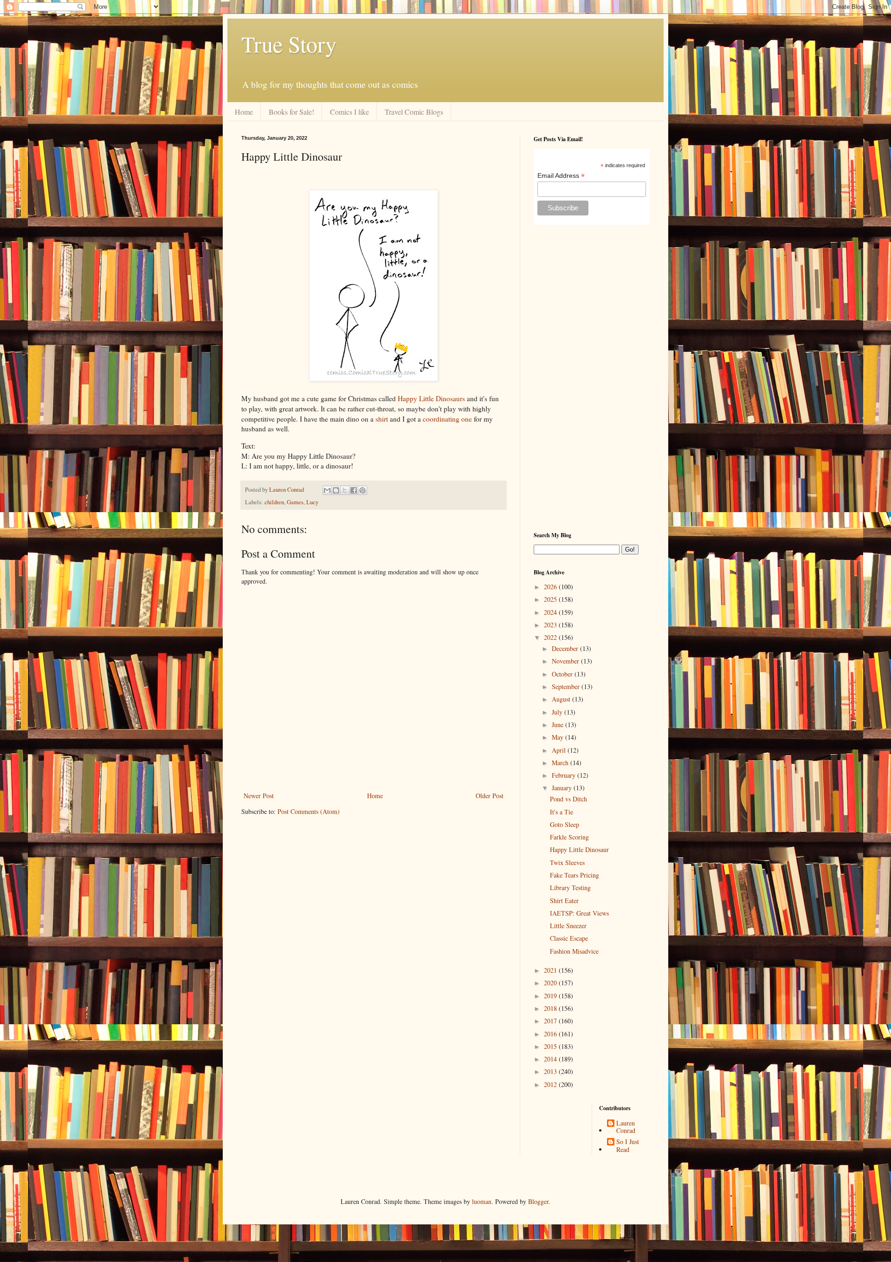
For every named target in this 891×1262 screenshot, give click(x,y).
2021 (551, 970)
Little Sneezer (568, 925)
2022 (551, 637)
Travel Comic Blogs (414, 112)
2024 (551, 612)
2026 (551, 586)
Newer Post (259, 795)
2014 (551, 1058)
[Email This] (327, 490)
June (558, 724)
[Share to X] (344, 490)
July (558, 712)
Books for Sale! (291, 112)
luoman (481, 1201)
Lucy (312, 502)
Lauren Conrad (625, 1127)
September (566, 686)
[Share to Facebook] (353, 490)
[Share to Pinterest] (362, 490)
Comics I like (349, 112)
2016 (551, 1033)
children (274, 502)
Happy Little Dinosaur (579, 849)
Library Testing (570, 887)
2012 (551, 1084)
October (563, 674)
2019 (551, 995)
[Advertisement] (592, 378)
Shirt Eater (564, 900)
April (560, 750)
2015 (551, 1046)
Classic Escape (569, 938)
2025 (551, 599)
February (564, 775)
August (562, 699)
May (558, 737)
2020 (551, 982)
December (566, 648)
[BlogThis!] (336, 490)
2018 (551, 1008)
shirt (381, 418)
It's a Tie (561, 811)
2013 (551, 1071)
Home (244, 112)
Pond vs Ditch (568, 798)
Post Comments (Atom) (309, 811)
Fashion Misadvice (574, 951)
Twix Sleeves (567, 862)
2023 (551, 624)
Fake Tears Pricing (574, 875)
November (566, 661)
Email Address (561, 175)
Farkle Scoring (569, 837)
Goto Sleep (564, 824)
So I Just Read (627, 1146)
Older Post (490, 795)
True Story (288, 44)
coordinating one (447, 418)
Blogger (538, 1201)
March (561, 762)
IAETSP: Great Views (579, 913)
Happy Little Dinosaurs (431, 398)
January (563, 787)
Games (295, 502)
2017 (551, 1020)
